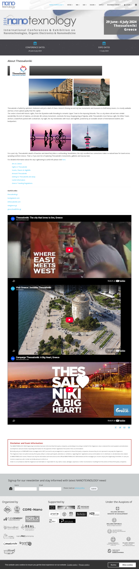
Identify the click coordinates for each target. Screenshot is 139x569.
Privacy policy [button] (84, 565)
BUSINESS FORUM (113, 5)
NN (77, 5)
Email (41, 485)
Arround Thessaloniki (19, 173)
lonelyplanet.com (14, 198)
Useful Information (18, 180)
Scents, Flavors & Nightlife (21, 170)
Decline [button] (113, 565)
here (63, 160)
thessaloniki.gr (13, 194)
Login (127, 5)
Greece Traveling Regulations (22, 183)
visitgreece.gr (12, 205)
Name (16, 485)
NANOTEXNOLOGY (56, 5)
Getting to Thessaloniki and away (23, 177)
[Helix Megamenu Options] (136, 4)
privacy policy (79, 488)
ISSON (92, 5)
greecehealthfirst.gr (14, 209)
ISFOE (69, 5)
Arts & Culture (17, 164)
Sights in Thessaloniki (19, 167)
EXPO (101, 5)
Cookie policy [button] (72, 565)
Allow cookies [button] (127, 565)
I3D (84, 5)
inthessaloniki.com (14, 202)
